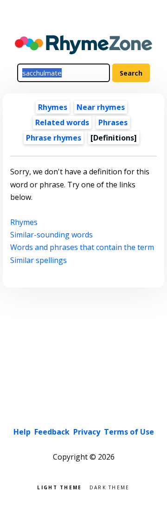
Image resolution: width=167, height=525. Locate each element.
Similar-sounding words (51, 235)
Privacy (86, 432)
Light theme (59, 486)
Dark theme (110, 486)
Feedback (52, 432)
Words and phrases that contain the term (82, 247)
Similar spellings (38, 260)
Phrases (113, 122)
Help (22, 432)
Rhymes (52, 107)
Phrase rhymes (53, 138)
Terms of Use (129, 432)
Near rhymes (101, 107)
